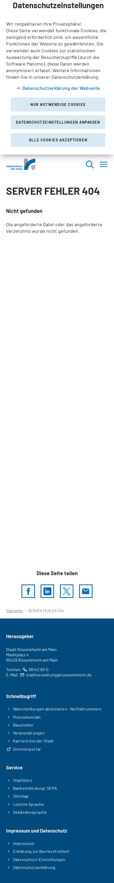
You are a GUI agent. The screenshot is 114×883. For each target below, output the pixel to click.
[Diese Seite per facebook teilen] (28, 591)
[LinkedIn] (47, 591)
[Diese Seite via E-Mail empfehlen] (86, 591)
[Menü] (103, 164)
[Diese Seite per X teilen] (66, 591)
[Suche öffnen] (89, 164)
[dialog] (57, 77)
